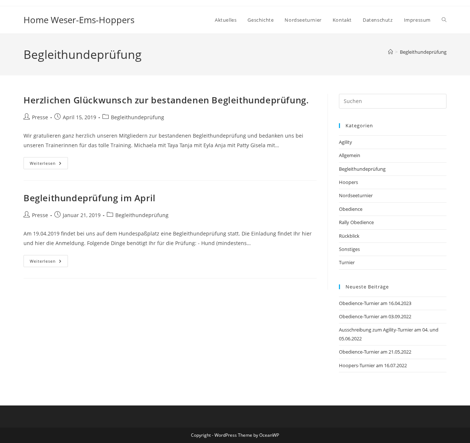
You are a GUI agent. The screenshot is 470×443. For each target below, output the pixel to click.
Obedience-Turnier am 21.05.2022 (375, 351)
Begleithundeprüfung (423, 52)
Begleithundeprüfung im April (90, 198)
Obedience (350, 209)
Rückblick (349, 236)
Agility (345, 142)
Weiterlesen (49, 164)
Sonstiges (349, 249)
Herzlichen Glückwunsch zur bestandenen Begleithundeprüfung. (166, 100)
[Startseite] (390, 52)
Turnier (347, 262)
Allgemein (349, 155)
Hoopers (348, 182)
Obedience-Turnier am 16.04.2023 (375, 303)
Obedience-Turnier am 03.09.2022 (375, 316)
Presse (40, 117)
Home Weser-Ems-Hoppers (79, 20)
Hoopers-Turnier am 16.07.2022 (373, 365)
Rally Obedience (356, 222)
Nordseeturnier (356, 195)
